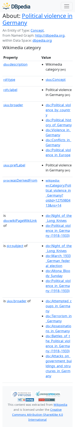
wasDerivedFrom (20, 180)
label (10, 89)
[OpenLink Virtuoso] (21, 393)
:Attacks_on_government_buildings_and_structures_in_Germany (59, 366)
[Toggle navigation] (66, 6)
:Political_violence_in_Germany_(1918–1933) (58, 230)
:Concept (56, 79)
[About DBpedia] (16, 6)
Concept (37, 30)
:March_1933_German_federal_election (58, 260)
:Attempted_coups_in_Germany (59, 306)
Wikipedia (60, 405)
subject (15, 245)
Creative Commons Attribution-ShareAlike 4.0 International (37, 415)
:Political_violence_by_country (58, 110)
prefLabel (14, 165)
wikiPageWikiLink (20, 220)
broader (13, 105)
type (9, 79)
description (15, 64)
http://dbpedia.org (50, 35)
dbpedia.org (42, 40)
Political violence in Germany (37, 19)
